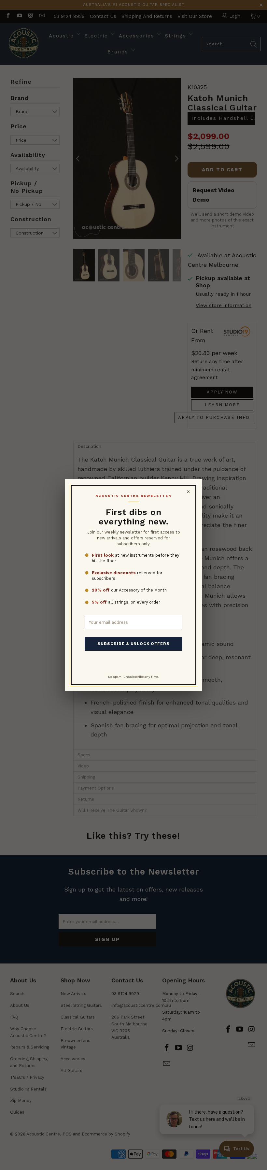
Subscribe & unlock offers (133, 643)
